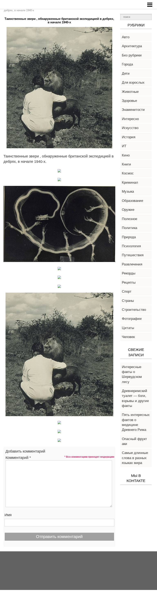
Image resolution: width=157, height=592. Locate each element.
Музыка (128, 191)
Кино (126, 155)
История (128, 137)
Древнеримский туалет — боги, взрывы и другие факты (135, 398)
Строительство (134, 310)
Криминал (130, 182)
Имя (8, 515)
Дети (126, 73)
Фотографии (132, 319)
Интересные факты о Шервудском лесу (132, 374)
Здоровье (129, 101)
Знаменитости (133, 110)
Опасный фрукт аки (134, 441)
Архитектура (132, 46)
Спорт (126, 291)
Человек (128, 337)
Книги (126, 164)
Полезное (129, 219)
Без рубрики (132, 55)
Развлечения (132, 264)
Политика (129, 228)
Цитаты (128, 328)
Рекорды (128, 273)
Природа (129, 237)
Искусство (130, 128)
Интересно (130, 119)
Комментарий (18, 458)
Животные (130, 92)
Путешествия (133, 255)
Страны (128, 301)
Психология (131, 246)
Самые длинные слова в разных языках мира (135, 458)
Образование (132, 201)
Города (127, 64)
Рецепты (129, 282)
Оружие (128, 210)
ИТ (124, 146)
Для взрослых (133, 82)
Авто (125, 37)
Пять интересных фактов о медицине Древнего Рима (136, 422)
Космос (128, 173)
